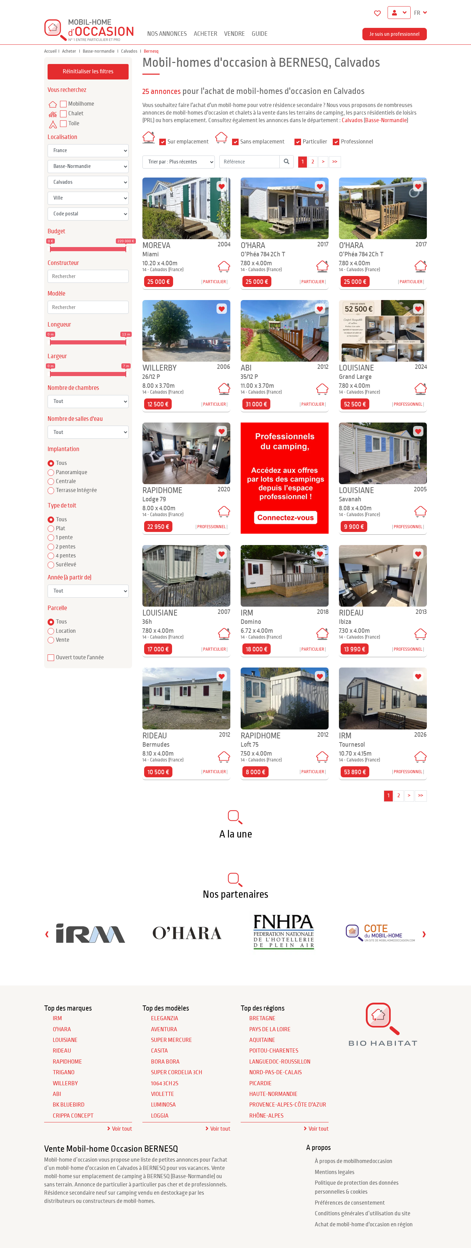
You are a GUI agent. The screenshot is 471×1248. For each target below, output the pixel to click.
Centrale (66, 481)
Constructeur (63, 263)
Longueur (59, 324)
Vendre (234, 34)
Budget (56, 231)
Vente (62, 640)
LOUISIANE (65, 1040)
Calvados (129, 51)
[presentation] (47, 934)
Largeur (57, 356)
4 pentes (66, 556)
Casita (159, 1051)
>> (334, 162)
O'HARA (62, 1029)
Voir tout (122, 1129)
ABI (57, 1094)
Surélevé (66, 565)
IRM (57, 1018)
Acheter (205, 34)
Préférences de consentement (350, 1203)
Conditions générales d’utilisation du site (362, 1213)
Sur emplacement (188, 142)
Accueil (50, 51)
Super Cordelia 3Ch (176, 1072)
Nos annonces (167, 34)
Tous (61, 463)
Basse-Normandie (386, 120)
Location (66, 631)
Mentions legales (334, 1172)
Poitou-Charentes (273, 1051)
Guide (260, 34)
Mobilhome (81, 104)
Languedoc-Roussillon (279, 1062)
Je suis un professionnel (395, 34)
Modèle (56, 293)
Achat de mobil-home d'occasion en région (364, 1225)
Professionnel (357, 142)
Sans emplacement (262, 142)
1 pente (64, 537)
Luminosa (163, 1105)
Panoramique (71, 472)
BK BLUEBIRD (68, 1105)
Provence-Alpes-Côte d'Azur (287, 1105)
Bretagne (262, 1018)
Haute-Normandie (273, 1094)
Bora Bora (165, 1062)
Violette (162, 1094)
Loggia (160, 1116)
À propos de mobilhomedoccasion (353, 1161)
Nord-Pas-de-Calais (275, 1072)
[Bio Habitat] (383, 1043)
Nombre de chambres (73, 388)
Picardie (260, 1083)
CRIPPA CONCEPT (73, 1116)
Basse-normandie (99, 51)
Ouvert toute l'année (80, 657)
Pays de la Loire (270, 1029)
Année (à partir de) (69, 577)
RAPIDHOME (67, 1062)
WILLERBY (65, 1083)
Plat (60, 528)
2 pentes (66, 547)
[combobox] (88, 276)
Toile (73, 123)
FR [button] (417, 13)
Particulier (315, 142)
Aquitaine (262, 1040)
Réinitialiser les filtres (88, 71)
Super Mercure (171, 1040)
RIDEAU (62, 1051)
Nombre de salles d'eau (75, 419)
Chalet (75, 113)
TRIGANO (63, 1072)
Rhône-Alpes (266, 1116)
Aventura (164, 1029)
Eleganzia (164, 1018)
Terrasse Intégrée (76, 490)
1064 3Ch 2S (164, 1083)
